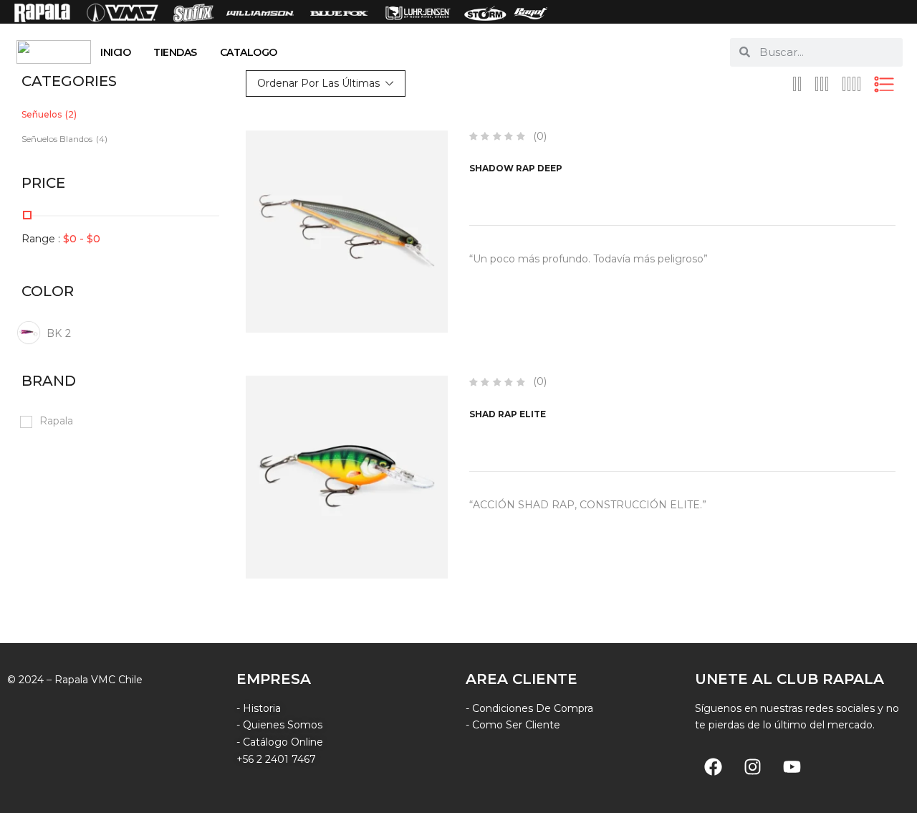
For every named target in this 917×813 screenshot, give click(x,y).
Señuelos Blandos (56, 138)
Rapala (56, 420)
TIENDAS (175, 52)
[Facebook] (713, 766)
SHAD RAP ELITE (507, 414)
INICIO (115, 52)
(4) (101, 138)
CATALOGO (248, 52)
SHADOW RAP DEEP (515, 168)
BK (59, 333)
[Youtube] (792, 766)
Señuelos (41, 114)
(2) (71, 114)
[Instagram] (752, 766)
